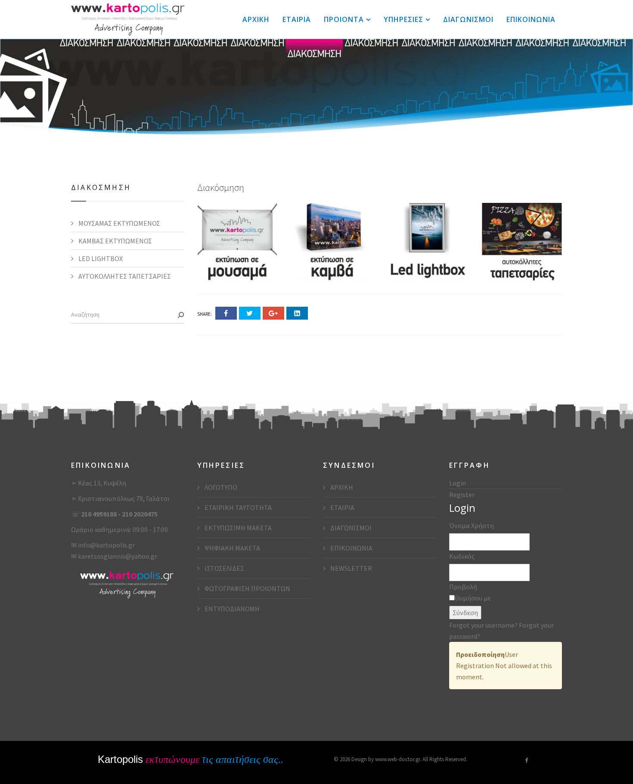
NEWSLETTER (350, 568)
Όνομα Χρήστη (471, 525)
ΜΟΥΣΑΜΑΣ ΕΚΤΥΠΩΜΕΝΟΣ (118, 223)
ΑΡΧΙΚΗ (256, 19)
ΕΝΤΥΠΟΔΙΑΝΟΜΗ (231, 608)
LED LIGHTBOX (100, 258)
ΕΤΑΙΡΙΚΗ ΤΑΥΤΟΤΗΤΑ (237, 507)
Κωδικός (462, 556)
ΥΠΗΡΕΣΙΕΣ (403, 19)
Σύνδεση (465, 612)
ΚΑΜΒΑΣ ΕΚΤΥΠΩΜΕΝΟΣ (114, 240)
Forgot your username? (484, 625)
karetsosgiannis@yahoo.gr (117, 556)
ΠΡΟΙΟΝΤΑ (344, 19)
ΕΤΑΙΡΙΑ (296, 19)
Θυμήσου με (473, 598)
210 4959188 (99, 514)
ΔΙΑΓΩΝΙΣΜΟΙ (468, 19)
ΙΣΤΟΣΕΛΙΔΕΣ (223, 568)
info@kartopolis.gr (106, 545)
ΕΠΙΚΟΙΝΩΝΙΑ (530, 19)
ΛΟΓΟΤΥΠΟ (220, 487)
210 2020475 (140, 514)
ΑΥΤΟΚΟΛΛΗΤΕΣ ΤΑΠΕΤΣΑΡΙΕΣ (124, 276)
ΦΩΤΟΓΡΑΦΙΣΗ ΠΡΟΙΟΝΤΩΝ (246, 588)
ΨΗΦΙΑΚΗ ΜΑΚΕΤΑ (231, 548)
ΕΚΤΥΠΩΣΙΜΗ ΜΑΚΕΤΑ (237, 527)
